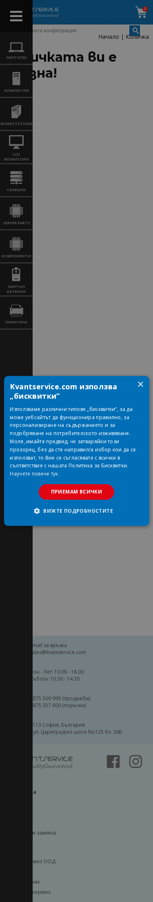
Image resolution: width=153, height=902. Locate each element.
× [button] (140, 385)
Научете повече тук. (35, 473)
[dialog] (76, 451)
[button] (76, 511)
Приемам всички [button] (76, 491)
